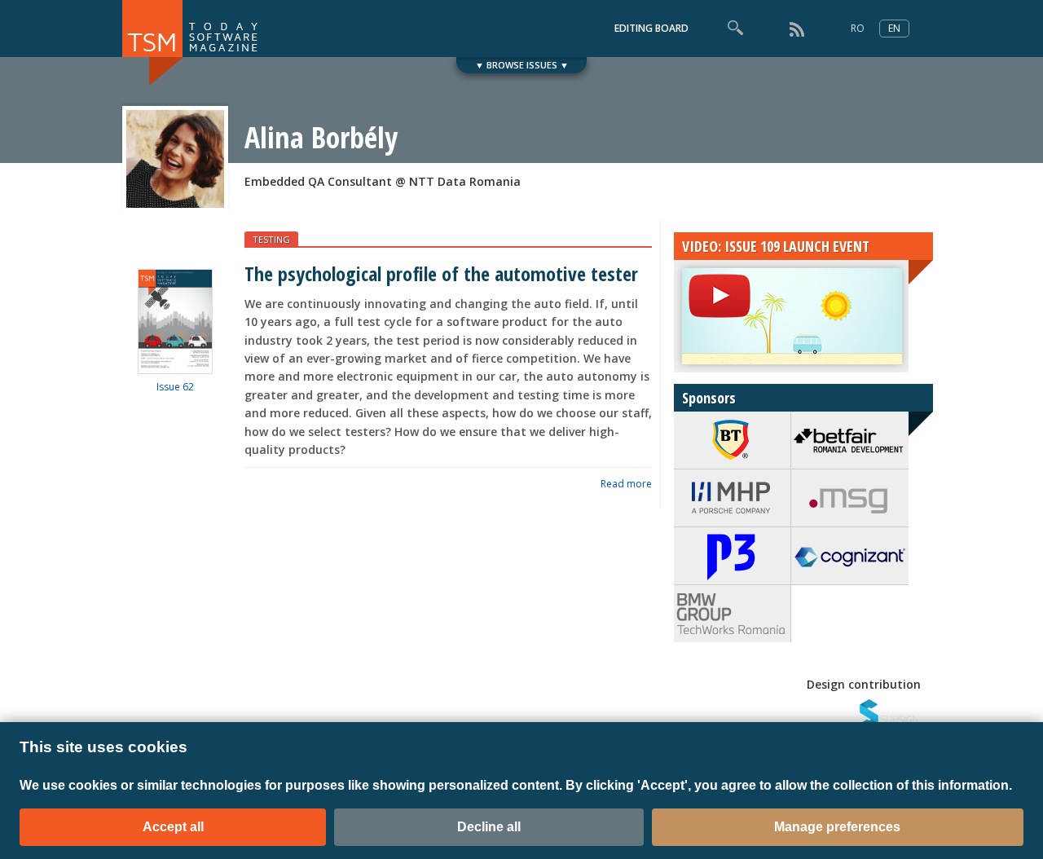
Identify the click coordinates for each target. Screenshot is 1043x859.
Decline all (489, 827)
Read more (626, 484)
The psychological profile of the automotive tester (441, 273)
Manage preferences (837, 827)
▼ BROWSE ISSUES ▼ (522, 65)
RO (858, 28)
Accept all (173, 827)
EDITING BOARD (651, 28)
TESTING (271, 239)
